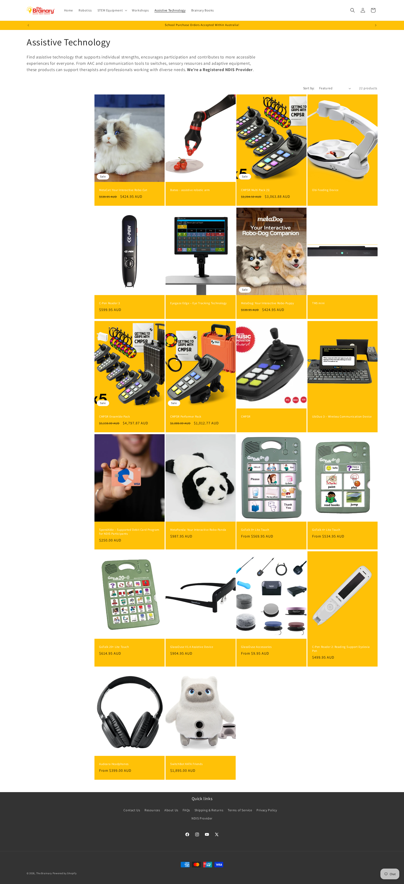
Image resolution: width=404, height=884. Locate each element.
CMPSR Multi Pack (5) (255, 190)
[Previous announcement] (28, 25)
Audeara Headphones (114, 764)
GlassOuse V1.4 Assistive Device (191, 647)
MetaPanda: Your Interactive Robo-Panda (198, 530)
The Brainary (44, 873)
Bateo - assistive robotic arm (190, 190)
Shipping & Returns (209, 810)
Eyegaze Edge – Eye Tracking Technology (198, 303)
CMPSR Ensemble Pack (114, 417)
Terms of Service (240, 810)
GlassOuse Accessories (256, 647)
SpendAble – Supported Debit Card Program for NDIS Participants (129, 532)
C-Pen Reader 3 (109, 303)
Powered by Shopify (65, 873)
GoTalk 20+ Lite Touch (114, 647)
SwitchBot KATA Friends (186, 764)
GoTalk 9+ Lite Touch (255, 530)
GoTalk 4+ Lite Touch (326, 530)
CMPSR (245, 417)
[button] (112, 10)
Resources (152, 810)
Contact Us (131, 810)
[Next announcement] (376, 25)
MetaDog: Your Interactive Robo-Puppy (267, 303)
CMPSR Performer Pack (185, 417)
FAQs (186, 810)
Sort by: (308, 88)
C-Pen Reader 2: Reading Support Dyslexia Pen (341, 649)
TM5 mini (318, 303)
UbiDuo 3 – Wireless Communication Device (342, 417)
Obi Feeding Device (325, 190)
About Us (171, 810)
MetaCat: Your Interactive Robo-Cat (123, 190)
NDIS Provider (202, 818)
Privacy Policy (266, 810)
